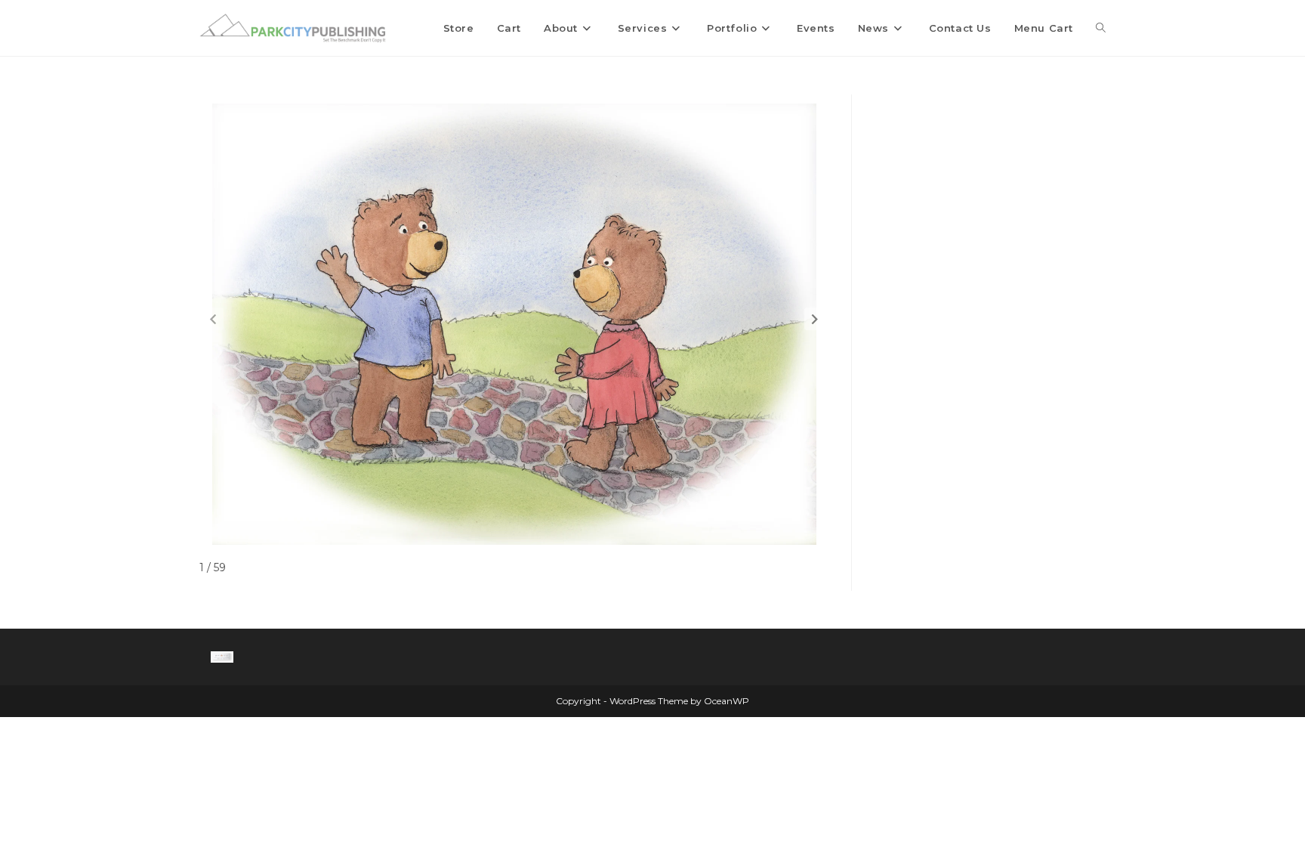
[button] (814, 319)
